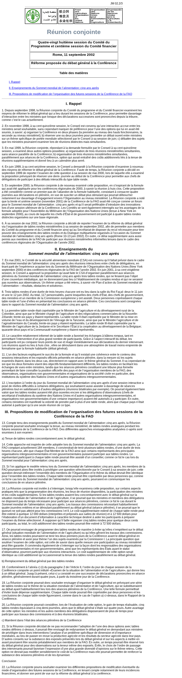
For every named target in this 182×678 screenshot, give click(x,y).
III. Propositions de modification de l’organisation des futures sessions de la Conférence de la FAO (70, 94)
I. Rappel (14, 81)
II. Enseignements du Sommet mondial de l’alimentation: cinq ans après (54, 87)
